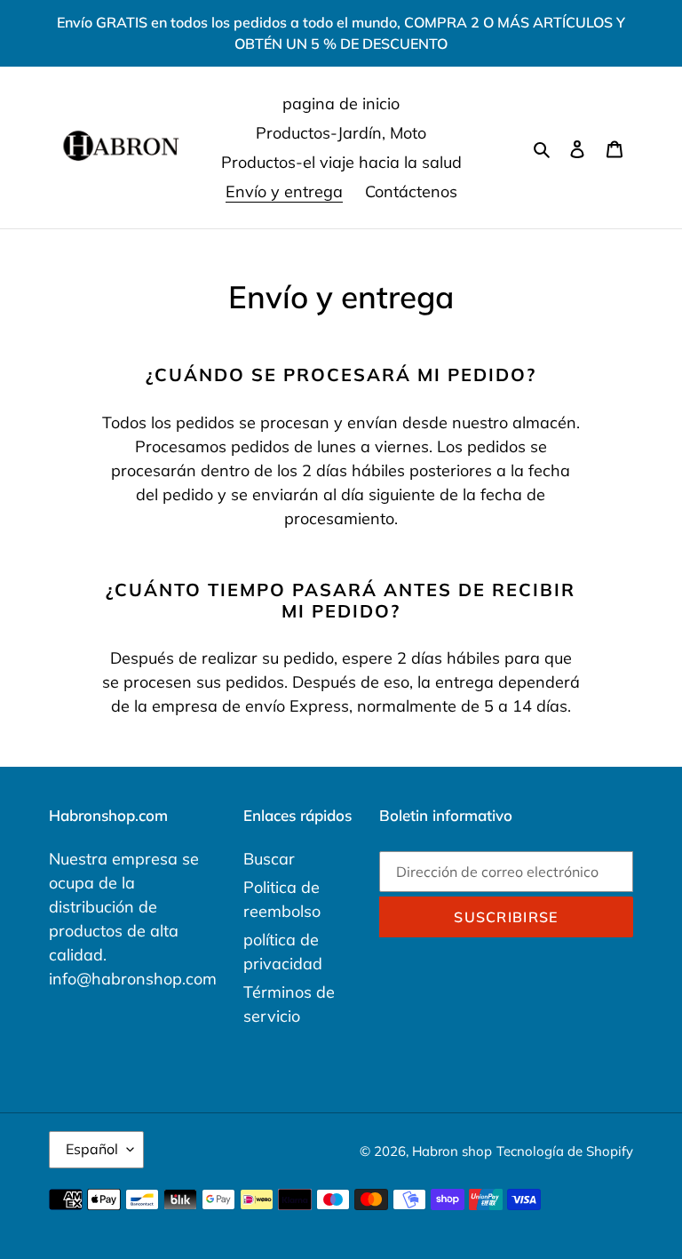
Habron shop (452, 1151)
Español (92, 1149)
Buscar (269, 859)
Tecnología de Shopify (564, 1151)
